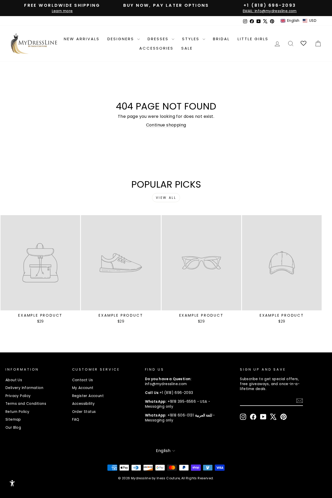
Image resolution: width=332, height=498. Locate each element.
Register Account (88, 395)
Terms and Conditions (25, 403)
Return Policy (17, 411)
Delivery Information (24, 387)
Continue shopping (166, 125)
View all (166, 197)
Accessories (156, 48)
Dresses (159, 39)
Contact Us (82, 380)
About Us (13, 380)
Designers (121, 39)
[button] (298, 20)
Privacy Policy (18, 395)
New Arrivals (82, 39)
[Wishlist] (304, 43)
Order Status (84, 411)
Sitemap (13, 419)
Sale (187, 48)
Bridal (221, 39)
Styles (191, 39)
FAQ (75, 419)
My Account (83, 387)
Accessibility (83, 403)
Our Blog (13, 427)
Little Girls (253, 39)
